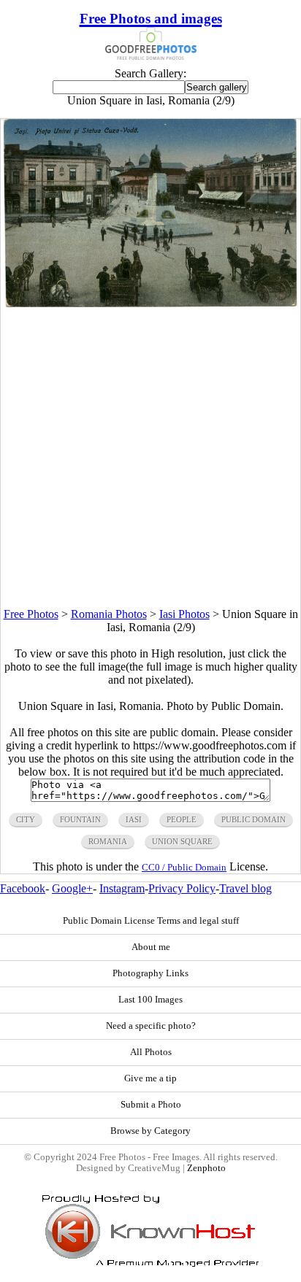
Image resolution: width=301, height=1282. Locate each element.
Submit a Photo (151, 1105)
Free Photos (31, 614)
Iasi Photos (184, 614)
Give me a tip (150, 1078)
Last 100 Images (150, 1000)
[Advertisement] (150, 457)
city (25, 819)
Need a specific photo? (151, 1026)
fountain (80, 819)
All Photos (151, 1052)
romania (107, 841)
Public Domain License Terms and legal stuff (151, 921)
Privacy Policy (182, 888)
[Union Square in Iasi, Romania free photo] (150, 303)
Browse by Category (150, 1131)
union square (182, 841)
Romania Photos (109, 614)
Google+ (72, 888)
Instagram (122, 888)
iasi (134, 819)
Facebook (22, 888)
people (182, 819)
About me (151, 947)
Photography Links (150, 973)
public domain (253, 819)
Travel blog (245, 888)
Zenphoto (206, 1168)
